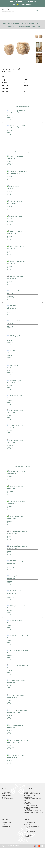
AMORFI (4, 797)
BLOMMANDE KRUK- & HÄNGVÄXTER (30, 796)
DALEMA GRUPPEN (29, 835)
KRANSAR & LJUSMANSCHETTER (30, 805)
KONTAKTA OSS (6, 823)
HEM (4, 23)
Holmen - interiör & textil (31, 23)
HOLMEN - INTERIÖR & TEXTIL (33, 813)
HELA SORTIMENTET (29, 792)
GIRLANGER (27, 802)
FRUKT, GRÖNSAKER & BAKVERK (31, 808)
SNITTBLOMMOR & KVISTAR (32, 794)
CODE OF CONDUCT (7, 799)
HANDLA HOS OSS (7, 794)
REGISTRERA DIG (6, 826)
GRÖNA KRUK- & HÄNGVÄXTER (33, 799)
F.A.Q (3, 824)
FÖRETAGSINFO (6, 795)
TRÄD (25, 801)
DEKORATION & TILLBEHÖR (32, 811)
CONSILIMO (27, 837)
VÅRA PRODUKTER (7, 792)
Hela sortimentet (14, 23)
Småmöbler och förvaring (15, 26)
